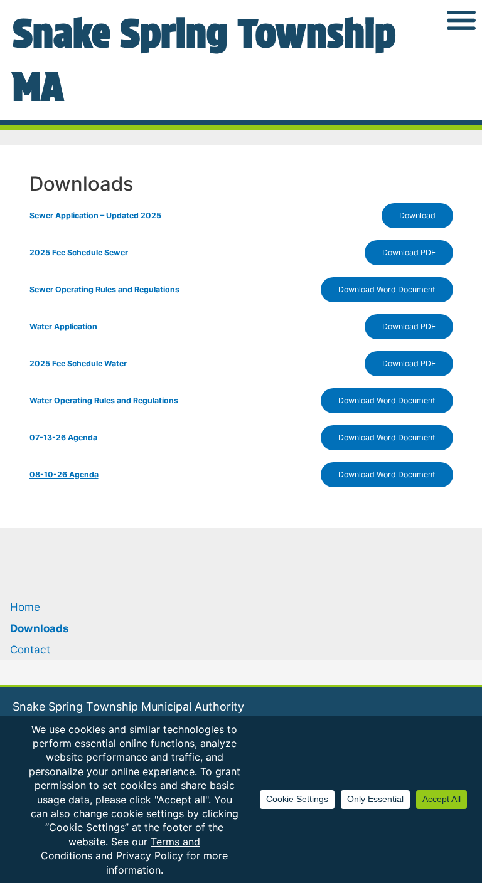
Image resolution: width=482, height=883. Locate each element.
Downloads (39, 628)
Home (25, 606)
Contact (30, 649)
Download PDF (409, 252)
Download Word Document (387, 289)
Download (417, 215)
